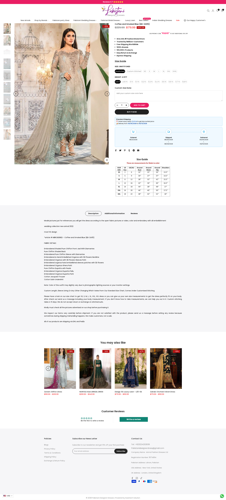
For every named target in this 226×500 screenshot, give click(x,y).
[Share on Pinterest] (125, 150)
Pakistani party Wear (61, 20)
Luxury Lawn (130, 20)
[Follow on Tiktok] (141, 478)
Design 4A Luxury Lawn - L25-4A (128, 392)
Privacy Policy (49, 449)
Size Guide (120, 61)
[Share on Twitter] (120, 150)
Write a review (134, 419)
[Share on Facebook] (116, 150)
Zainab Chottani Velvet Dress (162, 392)
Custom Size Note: (123, 88)
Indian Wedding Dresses (162, 20)
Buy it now (132, 112)
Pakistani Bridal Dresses (110, 20)
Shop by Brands (40, 20)
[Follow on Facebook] (132, 478)
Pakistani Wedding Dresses (84, 20)
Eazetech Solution (132, 498)
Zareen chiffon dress (53, 392)
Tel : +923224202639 (140, 444)
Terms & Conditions (52, 453)
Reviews (134, 213)
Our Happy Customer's (196, 20)
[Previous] (16, 93)
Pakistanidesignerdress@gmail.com (147, 448)
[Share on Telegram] (134, 150)
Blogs (46, 445)
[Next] (107, 93)
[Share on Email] (138, 150)
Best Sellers (144, 20)
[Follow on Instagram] (137, 478)
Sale (178, 20)
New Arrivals (25, 20)
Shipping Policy (50, 457)
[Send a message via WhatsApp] (222, 496)
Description (93, 213)
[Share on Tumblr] (129, 150)
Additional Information (115, 213)
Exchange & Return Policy (54, 461)
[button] (7, 496)
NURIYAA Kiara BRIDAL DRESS (91, 392)
